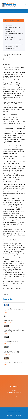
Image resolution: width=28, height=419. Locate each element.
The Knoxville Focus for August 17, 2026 (14, 23)
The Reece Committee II (10, 48)
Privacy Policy (10, 415)
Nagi (4, 60)
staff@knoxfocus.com (14, 393)
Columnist (21, 58)
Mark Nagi (7, 58)
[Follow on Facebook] (12, 399)
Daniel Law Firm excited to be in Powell (13, 42)
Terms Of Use (17, 415)
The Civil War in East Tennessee (12, 37)
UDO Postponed (8, 25)
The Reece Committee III (10, 31)
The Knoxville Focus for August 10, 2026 (14, 40)
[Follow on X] (15, 399)
